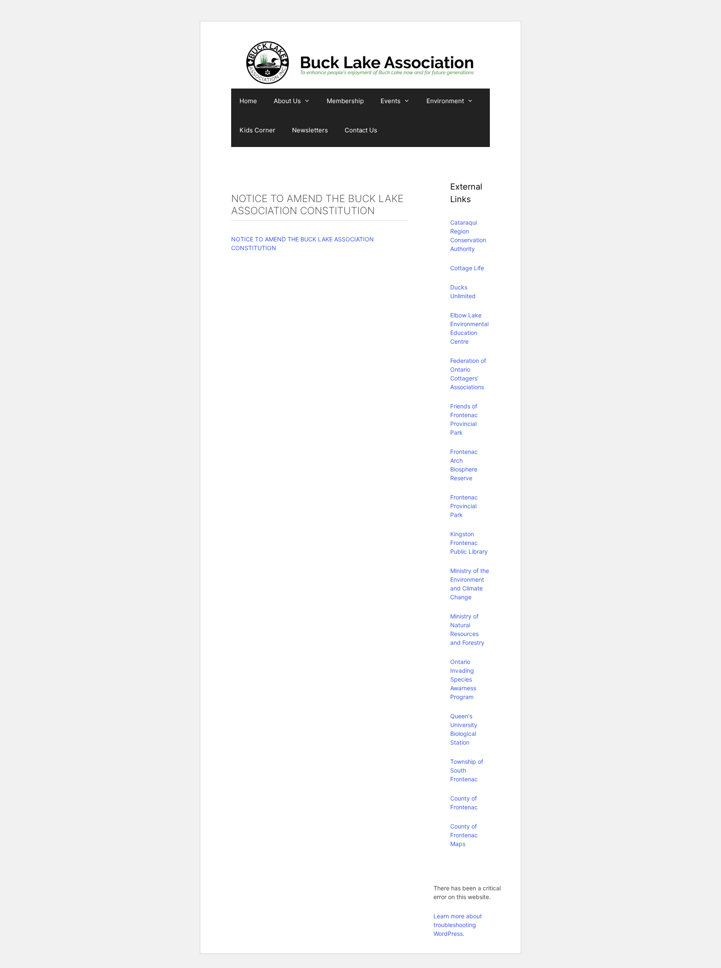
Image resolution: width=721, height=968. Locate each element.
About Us (287, 101)
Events (391, 101)
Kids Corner (257, 130)
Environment (445, 101)
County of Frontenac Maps (464, 835)
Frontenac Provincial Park (464, 506)
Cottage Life (467, 267)
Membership (345, 101)
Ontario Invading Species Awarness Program (463, 679)
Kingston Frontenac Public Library (469, 542)
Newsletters (310, 130)
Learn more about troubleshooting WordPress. (458, 924)
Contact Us (361, 130)
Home (248, 101)
